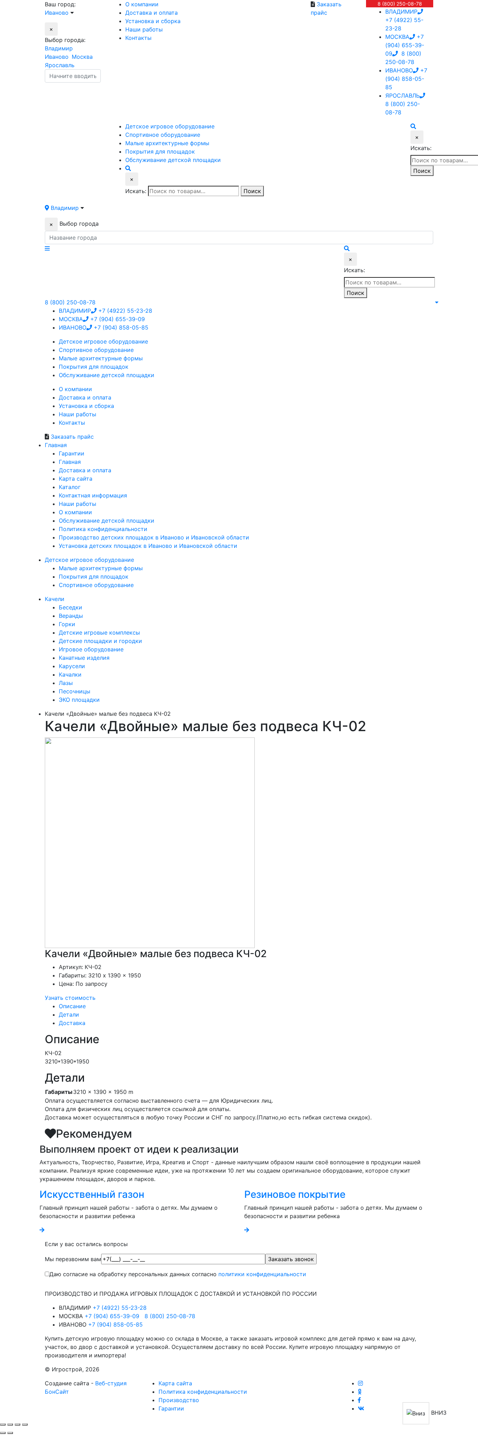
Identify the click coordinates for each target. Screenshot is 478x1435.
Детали (69, 1014)
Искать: (135, 191)
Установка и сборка (153, 20)
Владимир (59, 48)
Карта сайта (75, 478)
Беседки (70, 607)
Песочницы (74, 691)
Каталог (69, 486)
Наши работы (144, 29)
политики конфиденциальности (262, 1274)
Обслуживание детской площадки (106, 520)
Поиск (252, 191)
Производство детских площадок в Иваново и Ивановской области (154, 537)
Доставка (72, 1022)
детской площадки (173, 159)
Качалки (70, 674)
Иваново (57, 56)
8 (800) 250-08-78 (400, 4)
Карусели (72, 666)
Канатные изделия (84, 657)
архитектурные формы (167, 143)
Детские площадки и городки (100, 640)
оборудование (162, 134)
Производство (179, 1400)
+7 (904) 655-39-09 (404, 45)
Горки (67, 624)
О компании (142, 4)
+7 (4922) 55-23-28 (404, 20)
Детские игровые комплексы (99, 632)
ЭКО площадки (79, 699)
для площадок (160, 151)
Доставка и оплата (151, 12)
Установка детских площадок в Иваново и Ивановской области (148, 545)
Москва (82, 56)
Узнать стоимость (70, 997)
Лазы (66, 682)
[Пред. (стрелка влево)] (3, 1433)
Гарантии (71, 453)
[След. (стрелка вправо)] (10, 1433)
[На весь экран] (17, 1424)
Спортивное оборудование (96, 584)
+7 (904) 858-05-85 (406, 79)
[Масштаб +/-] (25, 1424)
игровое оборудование (170, 126)
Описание (72, 1006)
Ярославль (60, 65)
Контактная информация (93, 495)
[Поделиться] (10, 1424)
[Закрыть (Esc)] (3, 1424)
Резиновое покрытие (294, 1194)
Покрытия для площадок (93, 576)
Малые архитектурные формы (101, 568)
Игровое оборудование (91, 649)
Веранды (71, 615)
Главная (70, 461)
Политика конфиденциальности (103, 528)
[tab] (246, 1006)
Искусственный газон (92, 1194)
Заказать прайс (72, 436)
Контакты (138, 37)
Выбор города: (65, 39)
